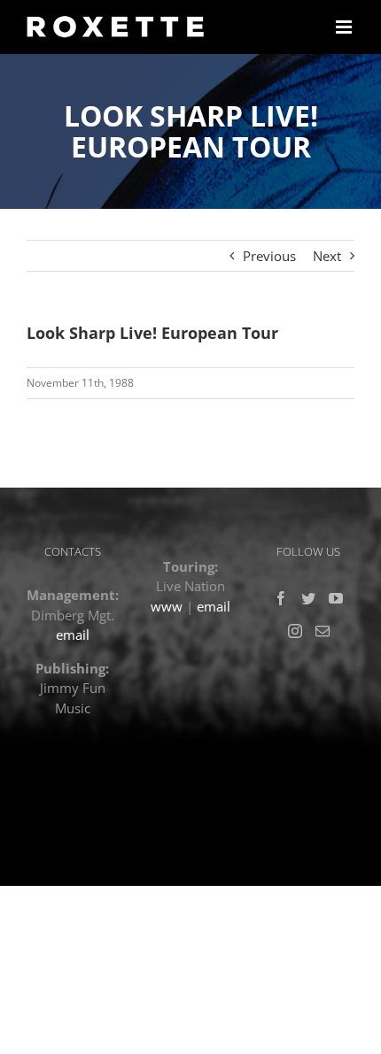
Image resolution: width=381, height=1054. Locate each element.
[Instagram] (295, 631)
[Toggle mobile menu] (345, 27)
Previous (269, 256)
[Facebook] (281, 598)
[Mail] (322, 631)
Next (327, 256)
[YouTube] (336, 598)
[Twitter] (308, 598)
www (167, 606)
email (72, 634)
